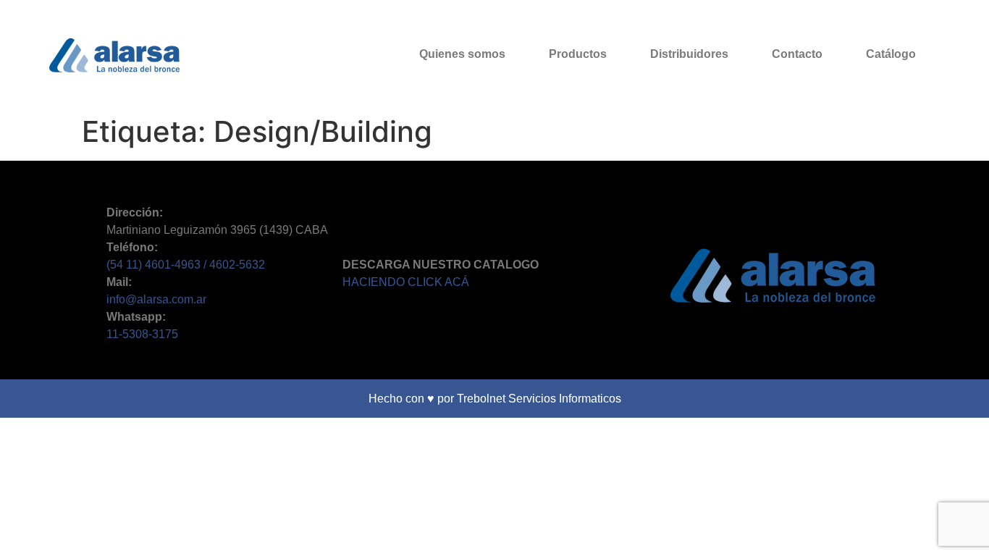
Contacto (797, 54)
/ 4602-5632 (234, 264)
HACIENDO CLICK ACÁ (405, 282)
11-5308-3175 (142, 334)
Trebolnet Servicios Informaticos (539, 398)
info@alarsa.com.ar (156, 299)
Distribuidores (689, 54)
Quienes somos (462, 54)
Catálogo (891, 54)
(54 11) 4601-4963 (154, 264)
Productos (578, 54)
